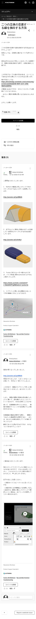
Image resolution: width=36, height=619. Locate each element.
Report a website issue (24, 613)
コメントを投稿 (18, 121)
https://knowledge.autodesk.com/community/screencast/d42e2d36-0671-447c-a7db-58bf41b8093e (17, 84)
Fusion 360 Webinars (9, 334)
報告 (18, 129)
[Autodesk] (10, 2)
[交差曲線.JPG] (18, 213)
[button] (34, 30)
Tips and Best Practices (22, 334)
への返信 (17, 361)
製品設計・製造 (11, 16)
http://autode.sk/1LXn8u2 (12, 240)
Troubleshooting (8, 336)
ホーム (3, 16)
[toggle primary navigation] (3, 2)
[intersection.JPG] (18, 256)
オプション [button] (30, 24)
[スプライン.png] (18, 308)
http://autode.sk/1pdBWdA (12, 197)
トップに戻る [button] (4, 612)
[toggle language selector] (26, 3)
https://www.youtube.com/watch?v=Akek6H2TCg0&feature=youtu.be (15, 284)
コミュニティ (5, 11)
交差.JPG (7, 112)
